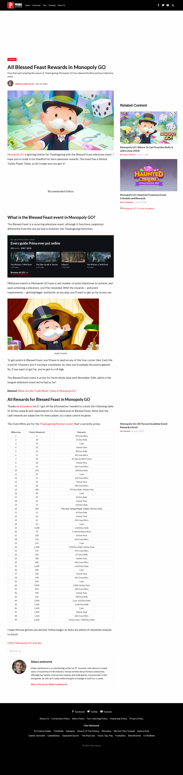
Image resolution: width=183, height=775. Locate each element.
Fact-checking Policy (97, 718)
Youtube (107, 711)
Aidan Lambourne (24, 83)
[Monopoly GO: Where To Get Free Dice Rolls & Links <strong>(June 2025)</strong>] (148, 127)
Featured (36, 5)
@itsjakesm (26, 406)
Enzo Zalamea (126, 202)
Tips (44, 5)
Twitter (94, 711)
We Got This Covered (124, 731)
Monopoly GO (15, 154)
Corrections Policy (60, 718)
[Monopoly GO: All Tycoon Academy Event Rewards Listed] (148, 314)
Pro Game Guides (42, 731)
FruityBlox (120, 735)
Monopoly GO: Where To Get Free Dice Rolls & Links (146, 149)
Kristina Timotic (128, 154)
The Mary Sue (88, 735)
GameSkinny (53, 735)
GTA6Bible (149, 735)
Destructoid (143, 731)
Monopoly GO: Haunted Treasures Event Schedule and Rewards (143, 196)
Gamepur (70, 731)
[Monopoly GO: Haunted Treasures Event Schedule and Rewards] (148, 175)
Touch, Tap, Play (105, 735)
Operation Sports (70, 735)
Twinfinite (58, 731)
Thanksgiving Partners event (56, 423)
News (27, 5)
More (63, 6)
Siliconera (106, 731)
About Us (62, 3)
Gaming (12, 59)
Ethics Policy (78, 718)
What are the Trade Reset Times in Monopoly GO (47, 390)
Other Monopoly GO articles (24, 643)
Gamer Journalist (36, 735)
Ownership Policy (118, 718)
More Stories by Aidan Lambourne (49, 684)
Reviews (52, 5)
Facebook (79, 711)
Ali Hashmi (125, 431)
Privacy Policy (136, 718)
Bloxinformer (134, 735)
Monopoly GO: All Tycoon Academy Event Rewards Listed (144, 425)
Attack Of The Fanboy (88, 731)
